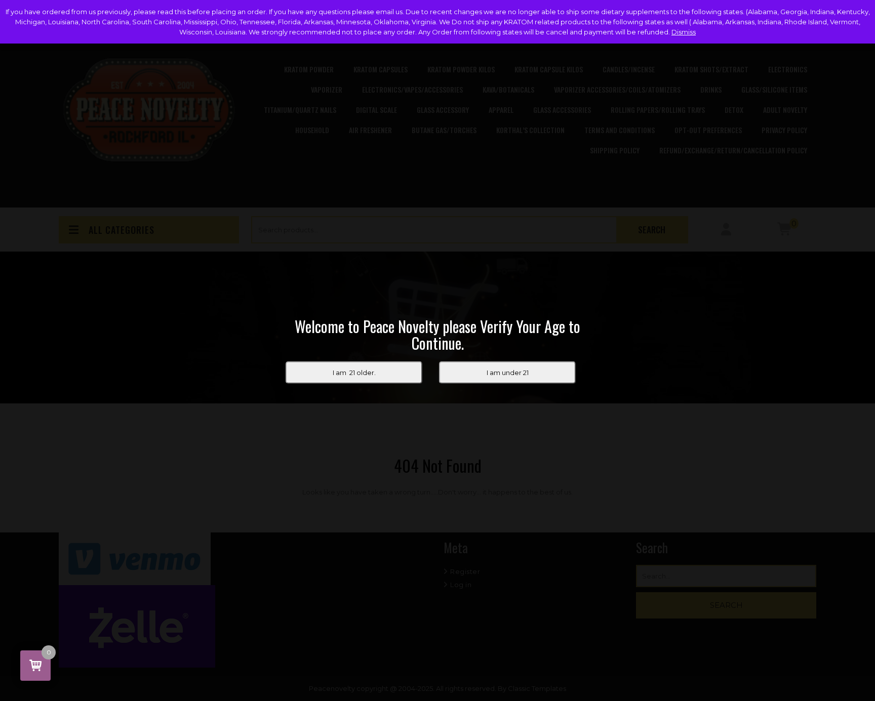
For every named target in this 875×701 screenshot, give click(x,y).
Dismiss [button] (683, 32)
